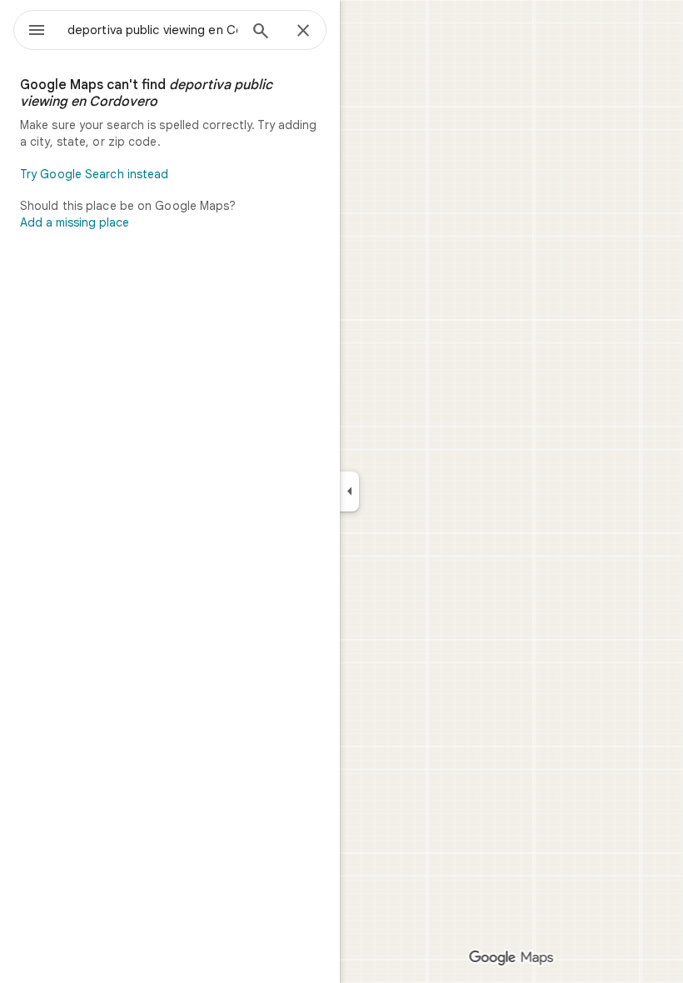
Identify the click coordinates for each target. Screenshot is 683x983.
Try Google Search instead (94, 174)
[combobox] (152, 30)
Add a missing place (74, 222)
